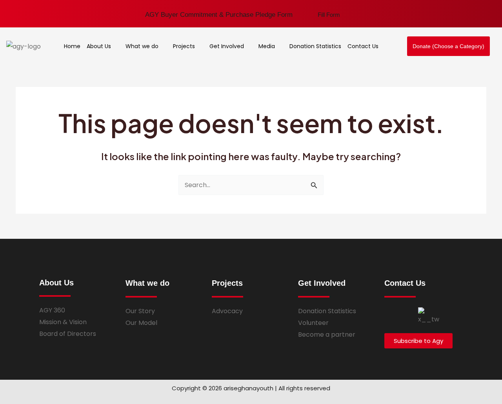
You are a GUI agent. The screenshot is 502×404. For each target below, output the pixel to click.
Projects (184, 46)
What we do (142, 46)
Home (72, 46)
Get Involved (226, 46)
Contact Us (362, 46)
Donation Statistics (315, 46)
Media (266, 46)
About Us (99, 46)
